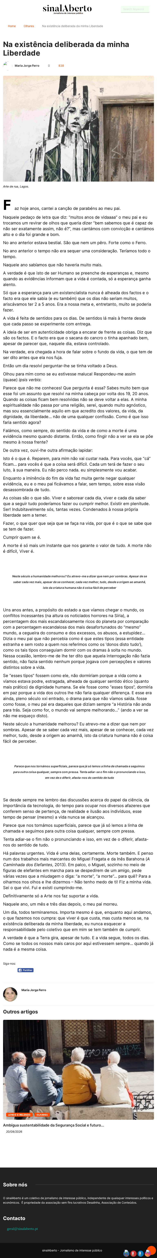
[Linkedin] (26, 9)
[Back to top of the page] (151, 1250)
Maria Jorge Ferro (27, 65)
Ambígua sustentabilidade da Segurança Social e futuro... (53, 1125)
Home (12, 26)
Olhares (29, 26)
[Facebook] (4, 9)
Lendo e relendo (19, 1114)
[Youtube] (11, 9)
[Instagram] (18, 9)
